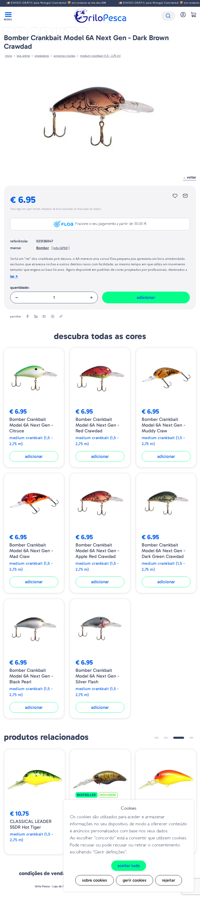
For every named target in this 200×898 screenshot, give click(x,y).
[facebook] (27, 316)
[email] (44, 316)
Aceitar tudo (128, 865)
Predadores (42, 56)
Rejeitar (168, 880)
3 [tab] (178, 738)
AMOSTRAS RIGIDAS (64, 56)
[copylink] (61, 316)
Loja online (23, 56)
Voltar (191, 177)
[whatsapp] (52, 316)
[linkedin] (36, 316)
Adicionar (146, 297)
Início (8, 56)
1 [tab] (156, 738)
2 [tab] (166, 738)
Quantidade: (19, 287)
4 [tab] (191, 738)
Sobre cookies (94, 880)
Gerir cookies (134, 880)
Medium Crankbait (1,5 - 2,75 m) (100, 56)
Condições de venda (42, 873)
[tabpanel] (34, 801)
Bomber (42, 248)
